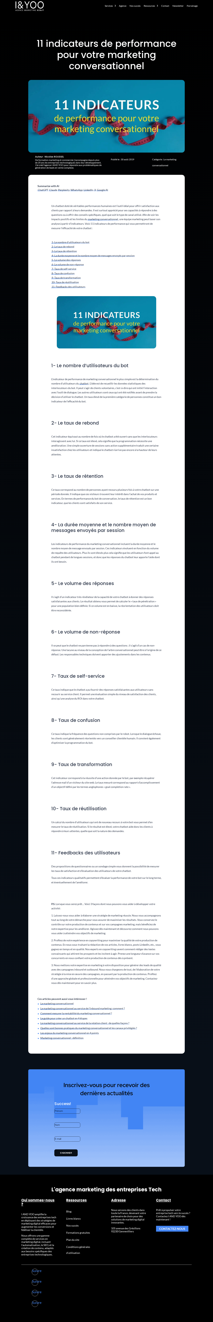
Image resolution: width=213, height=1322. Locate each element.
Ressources (149, 5)
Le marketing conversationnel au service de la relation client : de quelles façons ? (84, 1023)
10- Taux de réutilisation (65, 282)
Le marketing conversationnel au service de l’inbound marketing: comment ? (82, 1008)
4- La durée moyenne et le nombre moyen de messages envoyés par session (93, 255)
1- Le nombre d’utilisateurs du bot (70, 242)
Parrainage (192, 5)
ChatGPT (43, 190)
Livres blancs (73, 1218)
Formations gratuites (78, 1232)
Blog (68, 1211)
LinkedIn (88, 190)
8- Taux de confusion (63, 273)
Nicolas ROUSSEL (54, 156)
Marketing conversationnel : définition (61, 1038)
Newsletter (178, 5)
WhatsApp (77, 190)
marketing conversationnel (103, 219)
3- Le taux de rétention (64, 251)
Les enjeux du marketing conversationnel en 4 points (69, 1033)
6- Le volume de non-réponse (68, 264)
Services (109, 5)
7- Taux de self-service (64, 268)
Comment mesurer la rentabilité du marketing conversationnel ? (76, 1013)
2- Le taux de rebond (63, 246)
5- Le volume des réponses (66, 260)
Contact (165, 5)
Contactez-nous (172, 1228)
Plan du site (72, 1239)
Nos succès (135, 5)
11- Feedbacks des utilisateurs (68, 286)
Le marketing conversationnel (57, 1003)
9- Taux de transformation (66, 277)
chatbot (84, 383)
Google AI (102, 190)
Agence (122, 5)
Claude (53, 190)
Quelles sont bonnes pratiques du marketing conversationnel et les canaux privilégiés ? (88, 1028)
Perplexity (64, 190)
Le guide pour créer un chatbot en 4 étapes (63, 1018)
